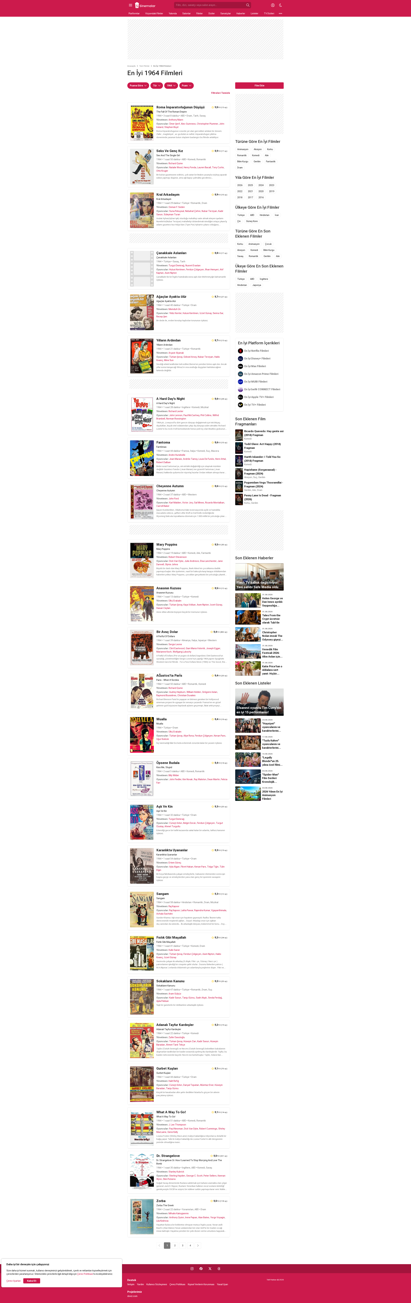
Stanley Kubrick (176, 1171)
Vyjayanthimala (218, 910)
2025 (250, 185)
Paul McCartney (191, 415)
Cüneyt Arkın (175, 823)
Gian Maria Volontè (195, 648)
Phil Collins (206, 415)
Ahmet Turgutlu (172, 826)
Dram (240, 167)
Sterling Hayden (177, 1175)
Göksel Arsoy (190, 357)
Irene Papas (191, 1217)
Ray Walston (200, 779)
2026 (239, 185)
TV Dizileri (269, 13)
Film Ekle (259, 85)
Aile (267, 155)
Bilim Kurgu (242, 161)
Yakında (173, 13)
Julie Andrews (191, 561)
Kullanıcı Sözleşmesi (156, 1284)
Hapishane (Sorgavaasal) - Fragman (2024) (260, 471)
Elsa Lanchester (208, 561)
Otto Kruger (162, 171)
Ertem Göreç (175, 862)
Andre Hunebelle (177, 455)
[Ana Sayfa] (145, 5)
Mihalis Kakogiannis (179, 1213)
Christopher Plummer (207, 123)
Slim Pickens (169, 1179)
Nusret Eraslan (193, 265)
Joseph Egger (213, 648)
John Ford (174, 498)
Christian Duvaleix (186, 695)
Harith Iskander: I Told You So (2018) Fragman (262, 458)
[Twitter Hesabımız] (210, 1268)
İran (277, 215)
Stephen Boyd (171, 127)
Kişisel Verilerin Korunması (201, 1284)
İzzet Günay (206, 313)
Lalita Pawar (187, 910)
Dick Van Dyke (176, 561)
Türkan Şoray (175, 357)
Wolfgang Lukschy (182, 651)
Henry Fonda (190, 167)
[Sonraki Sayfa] (198, 1245)
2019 (271, 191)
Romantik (242, 155)
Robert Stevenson (178, 557)
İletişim (130, 1284)
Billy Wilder (174, 775)
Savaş (240, 256)
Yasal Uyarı (222, 1284)
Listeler (254, 13)
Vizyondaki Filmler (154, 13)
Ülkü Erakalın (175, 600)
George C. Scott (194, 1175)
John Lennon (175, 415)
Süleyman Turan (172, 214)
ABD (252, 215)
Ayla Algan (174, 866)
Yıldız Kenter (175, 313)
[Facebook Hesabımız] (201, 1268)
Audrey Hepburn (177, 692)
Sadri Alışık (201, 997)
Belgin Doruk (189, 823)
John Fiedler (175, 779)
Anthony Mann (176, 119)
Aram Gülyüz (175, 993)
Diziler (212, 13)
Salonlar (186, 13)
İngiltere (264, 279)
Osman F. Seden (177, 207)
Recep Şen (161, 316)
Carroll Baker (162, 506)
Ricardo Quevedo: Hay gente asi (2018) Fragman (264, 433)
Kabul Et (31, 1281)
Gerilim (257, 161)
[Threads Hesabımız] (219, 1268)
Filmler (199, 13)
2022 (239, 191)
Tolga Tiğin (213, 866)
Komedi (255, 155)
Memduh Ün (175, 309)
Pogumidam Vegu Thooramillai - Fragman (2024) (263, 484)
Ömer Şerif (174, 123)
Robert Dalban (163, 462)
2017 (250, 197)
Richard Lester (176, 411)
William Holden (194, 692)
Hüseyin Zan (190, 1041)
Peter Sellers (210, 1175)
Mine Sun (169, 360)
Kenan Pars (219, 735)
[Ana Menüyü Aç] (130, 5)
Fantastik (270, 161)
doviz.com (132, 1296)
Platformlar (134, 13)
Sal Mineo (199, 502)
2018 (239, 197)
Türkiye (241, 215)
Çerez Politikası (85, 1274)
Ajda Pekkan (162, 1001)
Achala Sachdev (164, 913)
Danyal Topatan (191, 1085)
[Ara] (248, 5)
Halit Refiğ (174, 1081)
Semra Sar (218, 313)
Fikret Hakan (187, 866)
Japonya (256, 285)
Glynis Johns (171, 564)
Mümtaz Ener (207, 1085)
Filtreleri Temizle (220, 93)
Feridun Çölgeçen (195, 269)
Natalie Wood (176, 167)
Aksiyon (258, 149)
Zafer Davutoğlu (177, 1037)
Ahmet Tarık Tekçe (175, 1044)
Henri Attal (220, 459)
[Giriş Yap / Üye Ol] (273, 5)
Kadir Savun (175, 997)
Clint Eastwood (177, 648)
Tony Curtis (218, 167)
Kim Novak (188, 779)
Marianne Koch (164, 651)
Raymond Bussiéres (166, 695)
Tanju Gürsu (188, 997)
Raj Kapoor (174, 906)
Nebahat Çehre (193, 211)
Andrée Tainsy (190, 459)
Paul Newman (176, 1128)
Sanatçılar (225, 13)
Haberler (240, 13)
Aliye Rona (189, 735)
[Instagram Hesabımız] (192, 1268)
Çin (239, 221)
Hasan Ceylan (163, 608)
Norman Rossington (176, 418)
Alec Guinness (188, 123)
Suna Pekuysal (176, 211)
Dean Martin (213, 779)
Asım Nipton (171, 273)
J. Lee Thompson (177, 1124)
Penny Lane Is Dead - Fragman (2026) (262, 497)
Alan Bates (203, 1217)
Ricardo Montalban (214, 502)
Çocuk (268, 244)
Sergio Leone (175, 644)
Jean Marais (175, 459)
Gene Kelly (172, 1132)
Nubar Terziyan (209, 211)
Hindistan (264, 215)
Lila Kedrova (162, 1221)
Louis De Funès (206, 459)
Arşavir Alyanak (176, 353)
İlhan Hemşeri (212, 269)
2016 (261, 197)
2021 (250, 191)
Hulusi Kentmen (177, 269)
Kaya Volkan (190, 604)
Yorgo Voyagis (217, 1217)
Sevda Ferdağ (215, 997)
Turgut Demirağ (176, 265)
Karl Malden (175, 502)
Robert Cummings (208, 1128)
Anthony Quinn (176, 1217)
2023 (271, 185)
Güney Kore (252, 221)
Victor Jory (187, 502)
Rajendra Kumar (202, 910)
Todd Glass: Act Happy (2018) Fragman (262, 446)
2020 (261, 191)
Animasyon (242, 149)
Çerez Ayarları (13, 1281)
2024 (261, 185)
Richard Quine (176, 163)
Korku (270, 149)
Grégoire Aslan (209, 692)
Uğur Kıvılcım (162, 739)
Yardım (140, 1284)
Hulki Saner (174, 950)
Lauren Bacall (204, 167)
